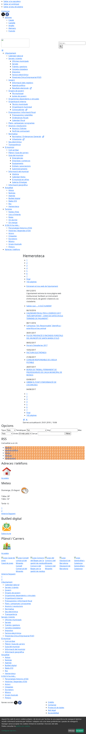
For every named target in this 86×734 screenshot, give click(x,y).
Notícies (8, 455)
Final (28, 279)
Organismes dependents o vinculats (20, 595)
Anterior (4, 513)
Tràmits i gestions (12, 625)
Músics (8, 692)
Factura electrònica (13, 633)
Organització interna (14, 598)
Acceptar (79, 731)
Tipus (3, 430)
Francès (12, 31)
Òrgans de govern (12, 593)
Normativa (9, 609)
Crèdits (51, 702)
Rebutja (71, 731)
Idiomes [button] (8, 17)
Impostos (9, 630)
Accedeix (5, 478)
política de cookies (23, 726)
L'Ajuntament (6, 582)
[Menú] (2, 50)
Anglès (11, 25)
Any (48, 430)
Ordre (15, 433)
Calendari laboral (12, 585)
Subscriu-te (6, 533)
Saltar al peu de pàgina (13, 6)
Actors (7, 684)
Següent (11, 513)
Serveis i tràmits (11, 587)
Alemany (12, 28)
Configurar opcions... (9, 731)
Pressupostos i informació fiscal (18, 601)
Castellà (12, 23)
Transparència (11, 614)
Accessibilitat (53, 713)
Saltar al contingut (11, 4)
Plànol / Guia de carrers (15, 644)
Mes (80, 430)
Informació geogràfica (14, 652)
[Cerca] (61, 46)
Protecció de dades (56, 707)
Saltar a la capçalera (12, 1)
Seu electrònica (11, 611)
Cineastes (9, 687)
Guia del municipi (12, 646)
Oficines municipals (13, 619)
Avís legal (52, 710)
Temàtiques (21, 430)
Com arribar (10, 641)
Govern (8, 590)
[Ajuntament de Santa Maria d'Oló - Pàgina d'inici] (15, 43)
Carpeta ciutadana (12, 628)
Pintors (8, 697)
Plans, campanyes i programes (18, 603)
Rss (6, 671)
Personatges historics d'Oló (16, 679)
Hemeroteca (10, 673)
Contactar (5, 11)
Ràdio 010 (9, 668)
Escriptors (9, 689)
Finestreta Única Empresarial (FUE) (19, 636)
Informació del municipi (15, 649)
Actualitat (5, 654)
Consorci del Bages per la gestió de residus (37, 569)
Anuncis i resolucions (14, 606)
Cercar (34, 433)
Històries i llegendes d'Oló (16, 681)
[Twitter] (3, 14)
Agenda (8, 447)
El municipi (6, 638)
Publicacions (10, 458)
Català (11, 20)
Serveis (8, 622)
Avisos (7, 453)
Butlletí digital (11, 665)
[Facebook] (7, 14)
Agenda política (11, 450)
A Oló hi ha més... (8, 676)
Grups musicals (11, 695)
